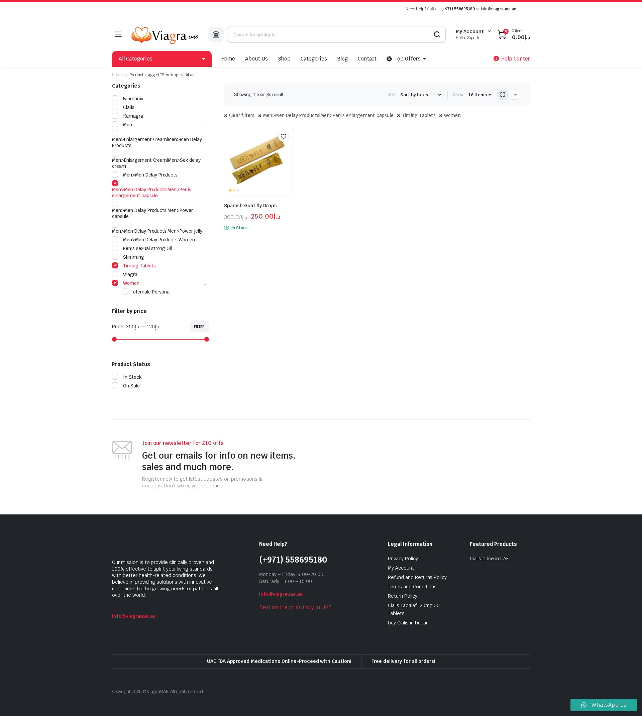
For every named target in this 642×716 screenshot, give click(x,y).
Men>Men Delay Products (150, 175)
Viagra (130, 274)
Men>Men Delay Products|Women (159, 240)
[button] (283, 136)
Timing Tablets (419, 115)
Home (228, 58)
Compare (287, 149)
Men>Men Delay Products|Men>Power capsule (152, 213)
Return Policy (402, 596)
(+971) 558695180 (458, 9)
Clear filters (242, 115)
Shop (284, 58)
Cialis (128, 107)
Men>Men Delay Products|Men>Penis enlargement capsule (328, 115)
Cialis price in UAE (489, 559)
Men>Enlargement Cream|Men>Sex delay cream (156, 163)
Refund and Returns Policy (417, 577)
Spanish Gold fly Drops (250, 206)
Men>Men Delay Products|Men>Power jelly (157, 231)
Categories (314, 58)
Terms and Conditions (412, 587)
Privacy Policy (403, 559)
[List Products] (515, 95)
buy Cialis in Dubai (407, 623)
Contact (367, 58)
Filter (199, 326)
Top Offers (408, 58)
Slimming (133, 257)
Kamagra (133, 116)
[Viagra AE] (164, 34)
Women (452, 115)
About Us (256, 58)
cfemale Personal (152, 292)
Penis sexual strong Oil (147, 248)
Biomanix (133, 99)
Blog (342, 58)
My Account (401, 568)
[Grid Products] (503, 95)
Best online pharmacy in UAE (295, 607)
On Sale (131, 386)
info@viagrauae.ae (499, 9)
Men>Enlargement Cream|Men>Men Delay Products (157, 142)
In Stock (132, 377)
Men (127, 125)
